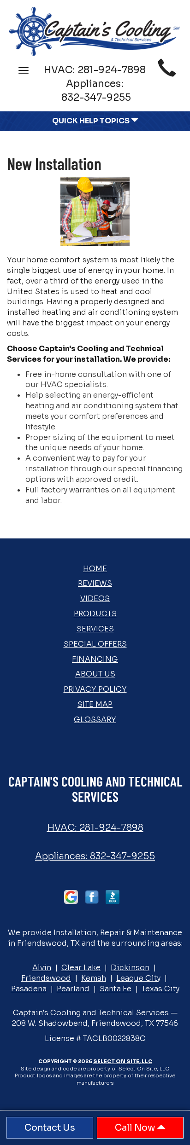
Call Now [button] (136, 1127)
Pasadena (29, 989)
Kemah (93, 978)
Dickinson (130, 967)
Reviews (95, 583)
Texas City (160, 989)
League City (138, 978)
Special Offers (95, 644)
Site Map (95, 704)
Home (95, 568)
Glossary (95, 719)
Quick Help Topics (91, 121)
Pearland (73, 989)
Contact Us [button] (49, 1127)
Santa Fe (115, 989)
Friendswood (46, 978)
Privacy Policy (95, 689)
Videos (95, 598)
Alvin (41, 967)
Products (95, 614)
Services (95, 629)
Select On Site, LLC (122, 1061)
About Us (95, 674)
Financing (95, 659)
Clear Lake (81, 967)
